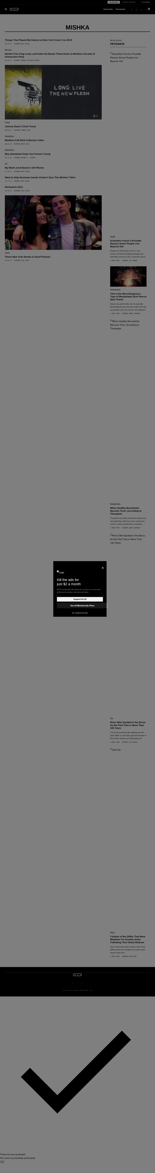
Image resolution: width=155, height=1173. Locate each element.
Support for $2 (80, 599)
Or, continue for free (80, 613)
